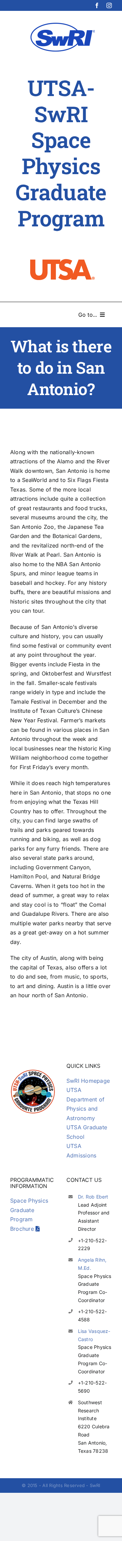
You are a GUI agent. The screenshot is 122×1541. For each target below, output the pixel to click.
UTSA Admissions (81, 1151)
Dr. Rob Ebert (93, 1197)
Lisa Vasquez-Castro (94, 1335)
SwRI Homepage (88, 1080)
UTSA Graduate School (86, 1132)
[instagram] (109, 5)
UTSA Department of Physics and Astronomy (85, 1104)
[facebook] (97, 5)
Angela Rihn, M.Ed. (92, 1264)
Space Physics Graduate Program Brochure (29, 1214)
